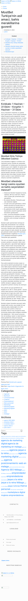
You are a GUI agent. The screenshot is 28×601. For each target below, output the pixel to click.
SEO (5, 410)
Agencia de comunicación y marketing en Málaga (14, 438)
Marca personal (9, 403)
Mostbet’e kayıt (9, 51)
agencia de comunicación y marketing (8, 436)
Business (7, 396)
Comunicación (8, 473)
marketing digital (20, 489)
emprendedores (15, 476)
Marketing (7, 405)
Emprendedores (9, 401)
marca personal (13, 489)
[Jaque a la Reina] (5, 1)
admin (6, 32)
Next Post (4, 386)
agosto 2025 (9, 420)
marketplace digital (16, 492)
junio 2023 (7, 427)
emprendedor (19, 473)
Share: (3, 379)
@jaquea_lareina (5, 560)
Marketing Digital (9, 406)
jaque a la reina (14, 479)
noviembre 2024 (9, 424)
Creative (6, 399)
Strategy (6, 414)
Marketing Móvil (4, 492)
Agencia (6, 394)
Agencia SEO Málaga (11, 469)
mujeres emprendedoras (12, 495)
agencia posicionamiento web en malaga (13, 463)
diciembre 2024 (9, 422)
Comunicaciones (9, 397)
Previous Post (5, 382)
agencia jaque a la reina (13, 453)
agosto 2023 (8, 425)
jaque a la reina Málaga (12, 482)
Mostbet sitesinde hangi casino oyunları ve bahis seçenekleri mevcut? (14, 48)
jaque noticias (14, 486)
